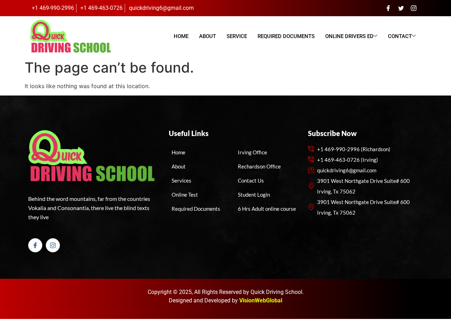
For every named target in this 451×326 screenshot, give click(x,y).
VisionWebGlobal (260, 300)
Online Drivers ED (349, 36)
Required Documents (286, 36)
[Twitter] (401, 8)
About (207, 36)
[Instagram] (413, 8)
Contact (400, 36)
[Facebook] (388, 8)
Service (237, 36)
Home (181, 36)
